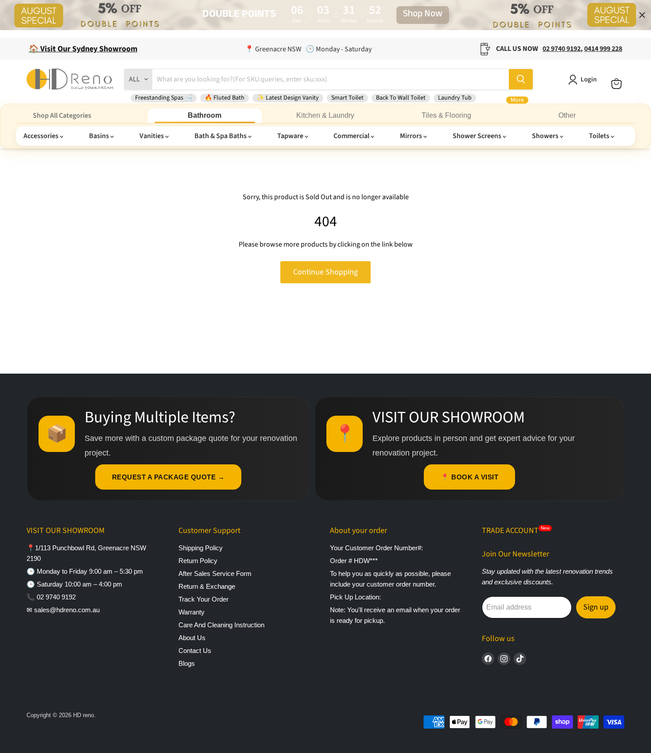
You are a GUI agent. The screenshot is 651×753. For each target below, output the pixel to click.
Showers (546, 136)
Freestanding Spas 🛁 (163, 98)
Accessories (41, 136)
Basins (99, 136)
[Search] (521, 79)
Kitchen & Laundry (325, 115)
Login (589, 79)
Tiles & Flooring (446, 115)
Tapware (291, 136)
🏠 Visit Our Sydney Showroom (83, 48)
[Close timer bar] (642, 15)
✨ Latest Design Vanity (288, 98)
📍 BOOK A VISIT (469, 477)
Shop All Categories (62, 115)
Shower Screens (478, 136)
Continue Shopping (325, 272)
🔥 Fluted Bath (224, 98)
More (517, 100)
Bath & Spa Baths (221, 136)
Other (567, 115)
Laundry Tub (455, 98)
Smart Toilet (347, 98)
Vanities (152, 136)
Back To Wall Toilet (401, 98)
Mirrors (411, 136)
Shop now (422, 15)
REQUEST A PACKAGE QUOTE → (168, 477)
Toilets (600, 136)
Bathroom (204, 115)
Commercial (352, 136)
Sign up (595, 607)
